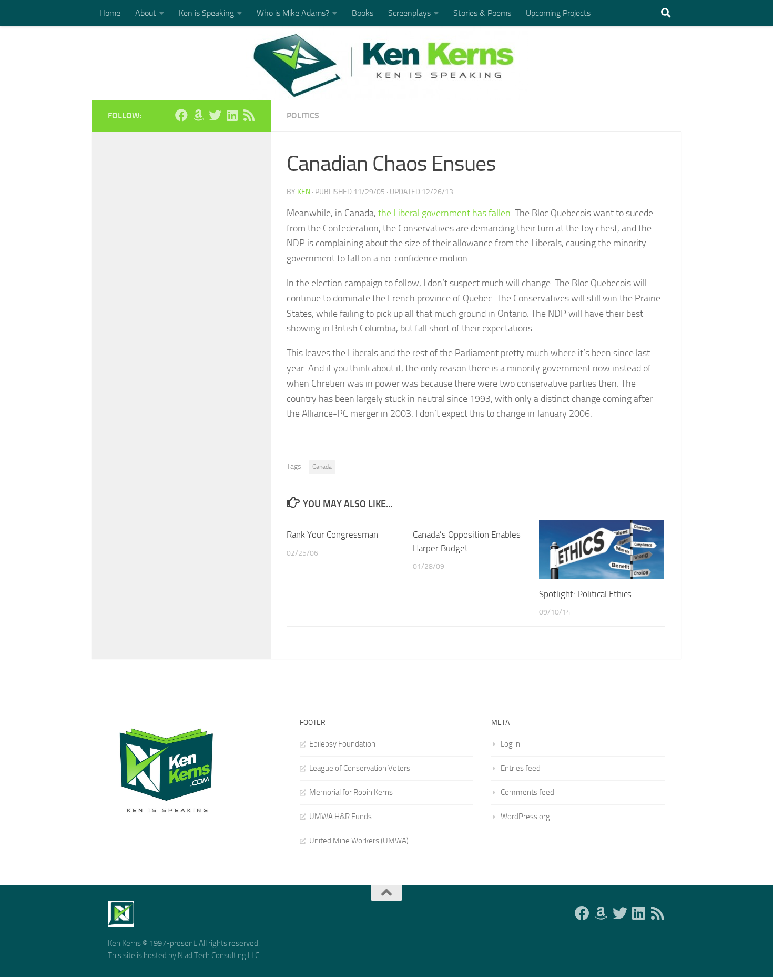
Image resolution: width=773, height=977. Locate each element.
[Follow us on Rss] (248, 115)
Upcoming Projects (558, 13)
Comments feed (527, 792)
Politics (303, 115)
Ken (303, 191)
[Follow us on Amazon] (198, 115)
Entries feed (521, 768)
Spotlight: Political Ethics (585, 594)
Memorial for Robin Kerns (351, 792)
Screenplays (409, 13)
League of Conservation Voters (359, 768)
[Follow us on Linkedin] (232, 115)
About (145, 13)
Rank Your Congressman (332, 534)
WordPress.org (525, 816)
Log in (510, 744)
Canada (322, 466)
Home (109, 13)
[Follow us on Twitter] (215, 115)
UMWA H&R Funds (340, 816)
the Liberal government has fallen (444, 213)
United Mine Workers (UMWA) (359, 840)
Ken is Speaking (206, 13)
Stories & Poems (482, 13)
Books (362, 13)
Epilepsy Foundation (342, 744)
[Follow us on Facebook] (181, 115)
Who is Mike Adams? (293, 13)
